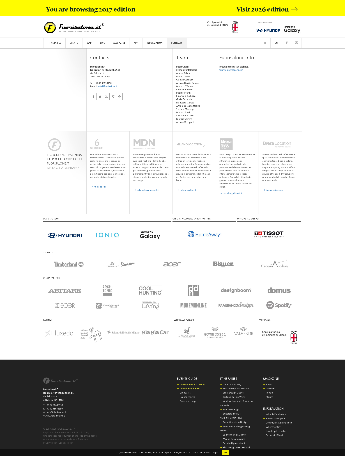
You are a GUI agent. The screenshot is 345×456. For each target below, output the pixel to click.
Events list (183, 393)
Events (74, 43)
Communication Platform (278, 423)
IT (265, 43)
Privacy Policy (50, 443)
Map (89, 43)
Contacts (177, 43)
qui (216, 452)
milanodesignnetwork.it (147, 190)
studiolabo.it (99, 187)
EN (276, 43)
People (268, 393)
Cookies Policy (66, 443)
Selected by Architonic (233, 443)
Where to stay (271, 427)
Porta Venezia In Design (233, 422)
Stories (268, 397)
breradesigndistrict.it (232, 193)
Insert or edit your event (191, 384)
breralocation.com (274, 190)
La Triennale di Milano (233, 435)
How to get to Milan (274, 431)
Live (102, 43)
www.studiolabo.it (55, 416)
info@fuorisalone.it (108, 86)
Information (155, 43)
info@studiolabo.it (56, 412)
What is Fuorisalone (274, 414)
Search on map (186, 401)
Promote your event (189, 388)
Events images (186, 397)
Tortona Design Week (232, 397)
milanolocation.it (187, 190)
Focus (267, 384)
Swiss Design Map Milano (234, 388)
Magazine (119, 43)
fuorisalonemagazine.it (231, 70)
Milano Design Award (232, 439)
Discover (269, 388)
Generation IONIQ (230, 384)
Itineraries (54, 43)
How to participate (274, 418)
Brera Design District (232, 393)
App (136, 43)
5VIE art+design (229, 409)
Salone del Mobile (273, 435)
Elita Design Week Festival (235, 447)
